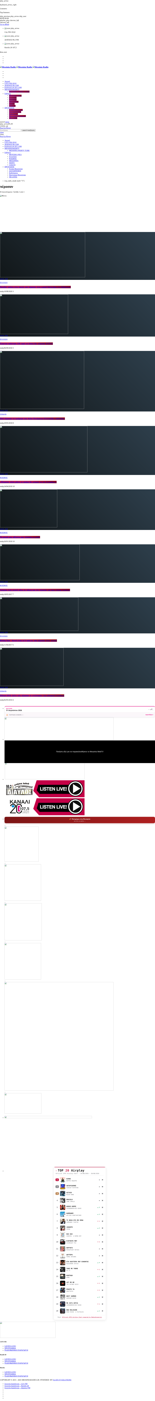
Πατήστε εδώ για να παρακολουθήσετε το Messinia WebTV (79, 752)
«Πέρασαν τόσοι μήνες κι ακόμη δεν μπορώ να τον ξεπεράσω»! (28, 482)
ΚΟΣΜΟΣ (3, 478)
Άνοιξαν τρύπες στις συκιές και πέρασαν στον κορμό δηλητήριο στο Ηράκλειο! (35, 287)
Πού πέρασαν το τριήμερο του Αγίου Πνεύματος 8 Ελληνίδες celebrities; (32, 418)
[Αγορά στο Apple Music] (102, 1179)
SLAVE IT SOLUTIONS (62, 1380)
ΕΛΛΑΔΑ (3, 283)
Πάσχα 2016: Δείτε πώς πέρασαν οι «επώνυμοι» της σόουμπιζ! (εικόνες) (32, 695)
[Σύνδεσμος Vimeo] (24, 67)
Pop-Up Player (5, 128)
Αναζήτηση (28, 130)
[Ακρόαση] (62, 1179)
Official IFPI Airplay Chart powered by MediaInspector (82, 1317)
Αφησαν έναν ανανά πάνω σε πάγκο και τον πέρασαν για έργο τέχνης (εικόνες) (35, 590)
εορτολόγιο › (149, 715)
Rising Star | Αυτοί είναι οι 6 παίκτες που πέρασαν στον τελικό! (28, 640)
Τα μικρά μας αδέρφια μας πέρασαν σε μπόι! (20, 537)
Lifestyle (3, 414)
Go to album (4, 24)
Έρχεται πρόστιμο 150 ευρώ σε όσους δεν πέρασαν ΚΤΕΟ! (26, 343)
